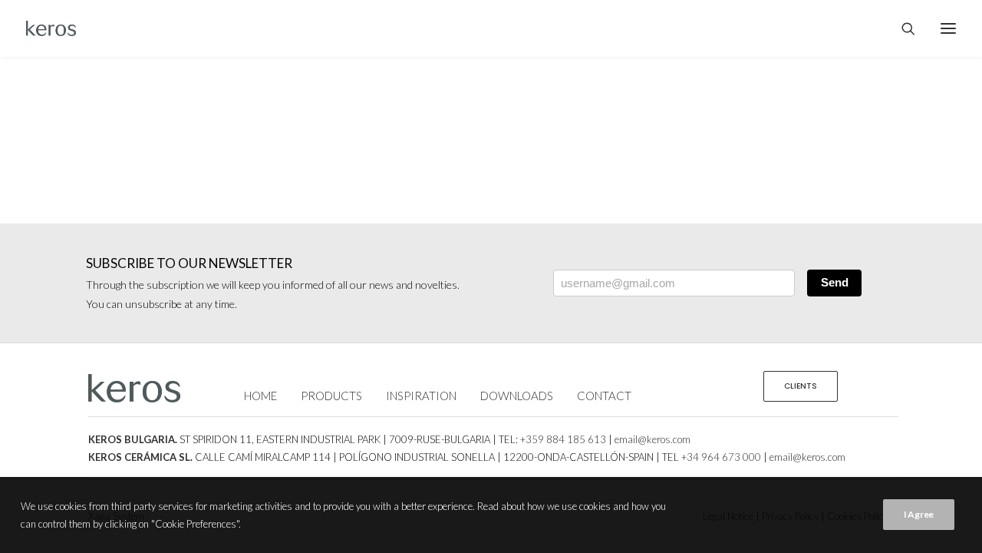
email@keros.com (652, 439)
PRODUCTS (331, 395)
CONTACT (604, 395)
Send (835, 282)
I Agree (919, 514)
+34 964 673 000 (721, 457)
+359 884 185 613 (563, 439)
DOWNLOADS (516, 395)
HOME (260, 395)
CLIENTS (800, 386)
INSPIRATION (421, 395)
